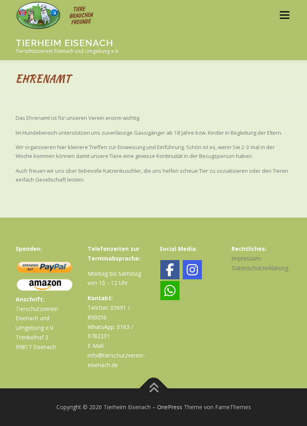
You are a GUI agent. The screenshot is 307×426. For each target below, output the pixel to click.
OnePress (169, 407)
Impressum (246, 258)
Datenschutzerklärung (259, 268)
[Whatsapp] (169, 290)
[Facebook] (169, 269)
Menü (284, 14)
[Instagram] (192, 269)
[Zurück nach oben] (154, 388)
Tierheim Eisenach (64, 42)
